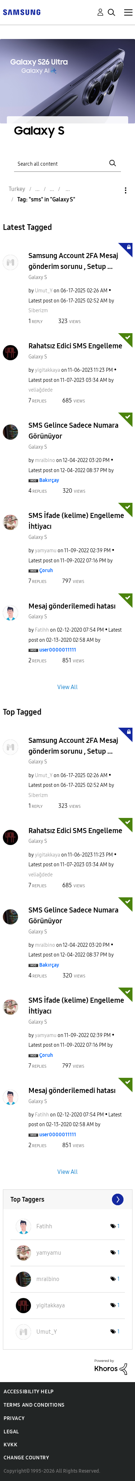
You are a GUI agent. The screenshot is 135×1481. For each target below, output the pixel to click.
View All (67, 687)
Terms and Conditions (34, 1405)
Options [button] (113, 190)
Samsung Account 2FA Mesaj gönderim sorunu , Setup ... (73, 261)
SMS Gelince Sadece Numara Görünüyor (73, 430)
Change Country (26, 1458)
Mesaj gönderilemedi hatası (72, 606)
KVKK (10, 1445)
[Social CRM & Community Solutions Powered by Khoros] (111, 1366)
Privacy (14, 1418)
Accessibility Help (29, 1392)
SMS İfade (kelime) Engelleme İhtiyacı (76, 521)
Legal (11, 1432)
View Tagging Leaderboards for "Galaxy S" (67, 1199)
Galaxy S (37, 277)
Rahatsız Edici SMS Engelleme (75, 345)
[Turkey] (21, 11)
